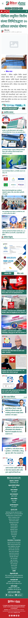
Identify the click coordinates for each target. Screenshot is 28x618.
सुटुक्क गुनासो (15, 8)
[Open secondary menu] (2, 3)
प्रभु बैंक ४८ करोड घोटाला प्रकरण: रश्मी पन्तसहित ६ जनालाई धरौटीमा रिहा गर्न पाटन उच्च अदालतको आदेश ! (13, 131)
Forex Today (14, 567)
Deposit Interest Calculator (14, 543)
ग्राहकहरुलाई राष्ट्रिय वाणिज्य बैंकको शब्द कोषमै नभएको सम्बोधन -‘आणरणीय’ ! (13, 351)
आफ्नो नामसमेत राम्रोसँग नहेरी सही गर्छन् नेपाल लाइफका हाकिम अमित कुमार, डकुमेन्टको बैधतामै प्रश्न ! (13, 391)
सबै (26, 397)
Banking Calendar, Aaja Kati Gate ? (14, 512)
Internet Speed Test (14, 555)
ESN (19, 612)
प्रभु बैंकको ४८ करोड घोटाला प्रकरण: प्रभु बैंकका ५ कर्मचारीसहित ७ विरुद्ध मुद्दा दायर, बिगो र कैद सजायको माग (14, 332)
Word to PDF (14, 565)
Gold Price (14, 569)
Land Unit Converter (14, 553)
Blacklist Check (14, 529)
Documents (14, 535)
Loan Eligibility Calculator (14, 546)
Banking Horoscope (14, 522)
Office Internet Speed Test (14, 544)
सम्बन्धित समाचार (8, 112)
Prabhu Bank (4, 288)
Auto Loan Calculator (14, 551)
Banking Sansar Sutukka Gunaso (14, 516)
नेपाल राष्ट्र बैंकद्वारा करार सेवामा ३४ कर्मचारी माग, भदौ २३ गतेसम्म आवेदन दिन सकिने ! (13, 212)
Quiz (14, 538)
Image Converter (14, 562)
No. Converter (14, 564)
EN (5, 11)
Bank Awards (14, 533)
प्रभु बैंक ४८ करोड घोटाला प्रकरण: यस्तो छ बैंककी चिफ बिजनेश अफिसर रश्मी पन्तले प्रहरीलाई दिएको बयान (13, 292)
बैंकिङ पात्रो (8, 8)
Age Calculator (14, 560)
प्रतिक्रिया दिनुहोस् (8, 237)
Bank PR (14, 536)
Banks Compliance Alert (14, 517)
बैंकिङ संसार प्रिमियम (9, 397)
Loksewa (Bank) (14, 526)
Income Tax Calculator (14, 548)
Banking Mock (14, 528)
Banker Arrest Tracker (14, 519)
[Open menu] (26, 11)
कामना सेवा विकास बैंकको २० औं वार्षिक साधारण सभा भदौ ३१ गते (13, 172)
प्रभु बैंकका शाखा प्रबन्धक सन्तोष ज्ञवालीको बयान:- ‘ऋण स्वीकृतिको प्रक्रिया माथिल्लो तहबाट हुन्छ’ (13, 371)
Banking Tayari (14, 524)
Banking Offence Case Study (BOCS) (14, 514)
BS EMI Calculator (14, 557)
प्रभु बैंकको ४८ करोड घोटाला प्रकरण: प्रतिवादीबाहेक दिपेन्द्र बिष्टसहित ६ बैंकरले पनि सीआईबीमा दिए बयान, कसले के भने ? (14, 312)
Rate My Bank (14, 531)
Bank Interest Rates (14, 521)
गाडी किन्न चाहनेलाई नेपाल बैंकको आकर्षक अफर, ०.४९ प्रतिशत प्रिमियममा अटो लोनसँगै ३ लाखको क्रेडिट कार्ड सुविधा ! (13, 233)
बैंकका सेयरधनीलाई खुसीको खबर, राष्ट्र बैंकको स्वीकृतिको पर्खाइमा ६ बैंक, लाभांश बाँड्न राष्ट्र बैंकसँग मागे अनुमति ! (13, 192)
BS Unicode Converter (14, 550)
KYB (21, 8)
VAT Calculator (14, 558)
